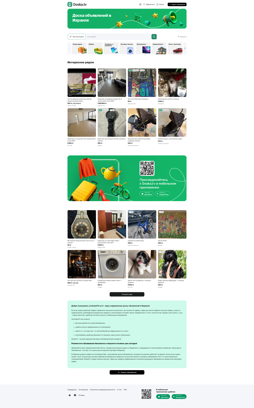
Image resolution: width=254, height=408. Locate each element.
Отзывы (82, 395)
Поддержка (72, 390)
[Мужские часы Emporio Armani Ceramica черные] (112, 127)
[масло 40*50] (172, 228)
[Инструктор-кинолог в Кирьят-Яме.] (81, 268)
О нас (119, 390)
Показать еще (127, 294)
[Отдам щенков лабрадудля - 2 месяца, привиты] (172, 269)
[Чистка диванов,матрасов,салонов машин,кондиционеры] (81, 87)
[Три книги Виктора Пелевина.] (142, 86)
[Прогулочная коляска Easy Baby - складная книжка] (142, 127)
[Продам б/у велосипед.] (142, 228)
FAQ (125, 390)
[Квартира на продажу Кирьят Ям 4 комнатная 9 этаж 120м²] (112, 87)
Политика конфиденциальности (102, 390)
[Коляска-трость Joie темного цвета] (172, 126)
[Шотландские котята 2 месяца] (172, 86)
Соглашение (83, 390)
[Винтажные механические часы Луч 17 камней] (81, 229)
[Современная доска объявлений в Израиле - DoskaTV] (77, 4)
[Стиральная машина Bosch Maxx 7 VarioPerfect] (112, 269)
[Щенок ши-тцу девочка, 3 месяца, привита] (142, 269)
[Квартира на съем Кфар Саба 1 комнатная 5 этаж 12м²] (112, 229)
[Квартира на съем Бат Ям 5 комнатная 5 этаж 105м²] (81, 127)
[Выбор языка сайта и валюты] (140, 4)
